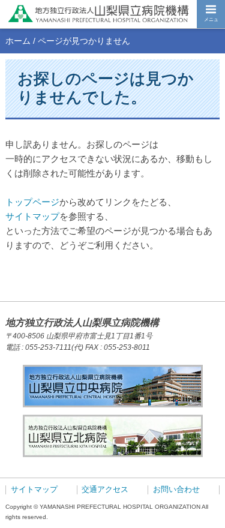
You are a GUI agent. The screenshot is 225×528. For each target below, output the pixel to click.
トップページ (32, 202)
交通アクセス (105, 489)
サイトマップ (32, 216)
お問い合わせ (176, 489)
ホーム (18, 41)
